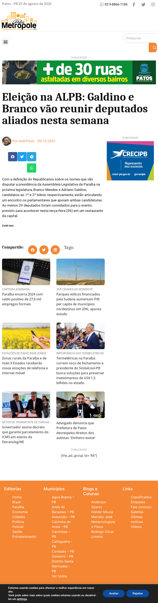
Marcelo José (101, 517)
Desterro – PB (62, 556)
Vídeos (136, 527)
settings (22, 599)
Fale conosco (141, 507)
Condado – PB (63, 551)
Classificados (141, 497)
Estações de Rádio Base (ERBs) (24, 353)
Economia (20, 512)
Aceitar (113, 593)
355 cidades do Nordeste (74, 289)
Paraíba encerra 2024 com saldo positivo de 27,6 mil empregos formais (22, 299)
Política (18, 522)
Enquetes (138, 502)
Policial (17, 527)
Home (17, 497)
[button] (5, 41)
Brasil (16, 502)
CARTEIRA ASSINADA (15, 289)
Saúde (17, 532)
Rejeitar (137, 593)
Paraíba (18, 507)
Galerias (137, 512)
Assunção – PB (63, 517)
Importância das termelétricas (80, 353)
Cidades (18, 517)
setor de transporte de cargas (25, 422)
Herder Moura (102, 512)
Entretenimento (24, 536)
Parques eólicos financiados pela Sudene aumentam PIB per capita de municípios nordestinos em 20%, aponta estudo (78, 304)
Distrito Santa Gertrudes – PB (62, 566)
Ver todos (59, 576)
